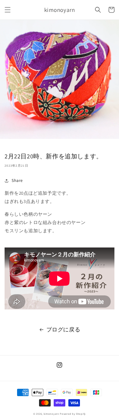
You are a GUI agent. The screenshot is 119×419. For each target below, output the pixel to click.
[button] (7, 9)
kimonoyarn (51, 413)
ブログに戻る (63, 329)
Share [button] (17, 180)
